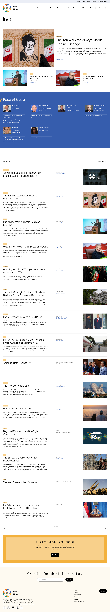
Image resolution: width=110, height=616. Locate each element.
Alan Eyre (58, 409)
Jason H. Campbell (60, 293)
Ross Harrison (59, 59)
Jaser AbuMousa (60, 458)
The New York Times (61, 173)
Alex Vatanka (33, 82)
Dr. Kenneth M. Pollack (61, 317)
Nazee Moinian (59, 270)
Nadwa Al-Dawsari (60, 506)
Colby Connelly (59, 340)
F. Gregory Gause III (61, 386)
